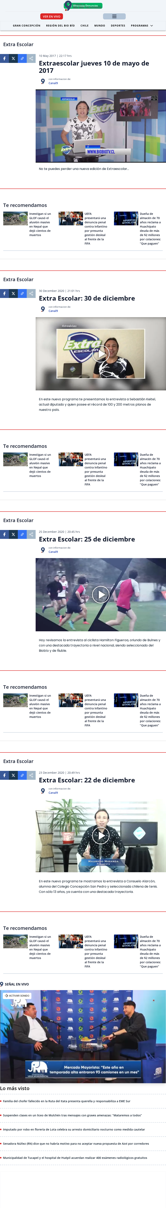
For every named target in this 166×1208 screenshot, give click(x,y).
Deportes (118, 25)
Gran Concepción (26, 25)
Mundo (99, 25)
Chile (85, 25)
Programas (139, 25)
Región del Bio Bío (60, 25)
